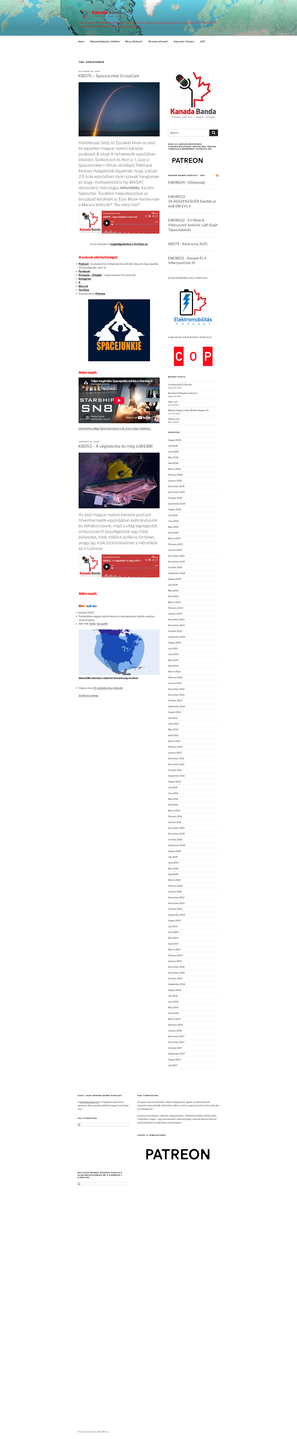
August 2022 (174, 712)
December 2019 (176, 897)
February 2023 (175, 677)
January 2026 (175, 480)
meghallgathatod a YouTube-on (129, 244)
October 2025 (175, 498)
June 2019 (173, 932)
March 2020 (174, 880)
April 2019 (173, 943)
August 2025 (174, 509)
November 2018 (176, 972)
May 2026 (173, 457)
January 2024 (175, 613)
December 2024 (176, 556)
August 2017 (174, 1059)
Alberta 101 (174, 419)
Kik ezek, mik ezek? (158, 41)
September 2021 (176, 775)
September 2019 (176, 914)
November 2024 (176, 561)
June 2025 (173, 521)
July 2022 (173, 718)
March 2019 (174, 949)
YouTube (84, 289)
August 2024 (174, 579)
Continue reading (88, 695)
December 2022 (176, 689)
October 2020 (175, 839)
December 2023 (176, 619)
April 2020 (173, 874)
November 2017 (176, 1042)
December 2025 (176, 486)
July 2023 (173, 648)
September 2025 (176, 503)
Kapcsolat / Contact (184, 41)
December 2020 (176, 828)
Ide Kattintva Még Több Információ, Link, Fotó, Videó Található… (115, 428)
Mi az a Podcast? (133, 41)
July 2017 (172, 1065)
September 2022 (176, 706)
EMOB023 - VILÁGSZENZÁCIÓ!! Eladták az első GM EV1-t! (192, 201)
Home (81, 41)
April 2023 (173, 665)
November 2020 (176, 833)
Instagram (85, 278)
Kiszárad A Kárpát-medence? (182, 393)
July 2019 (173, 926)
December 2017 (176, 1036)
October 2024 (175, 567)
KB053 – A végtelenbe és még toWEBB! (115, 446)
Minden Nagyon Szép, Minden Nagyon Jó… (189, 410)
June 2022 (173, 723)
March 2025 (174, 538)
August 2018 (174, 990)
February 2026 (175, 474)
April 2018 (173, 1013)
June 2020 (173, 862)
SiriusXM (102, 623)
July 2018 (173, 995)
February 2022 (175, 746)
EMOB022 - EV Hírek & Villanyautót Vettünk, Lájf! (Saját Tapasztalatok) (193, 225)
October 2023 (175, 631)
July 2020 (173, 857)
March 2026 (174, 469)
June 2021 (173, 793)
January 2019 (175, 961)
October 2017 (175, 1048)
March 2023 (174, 671)
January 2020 (175, 891)
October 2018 (175, 978)
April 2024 (173, 596)
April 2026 (173, 463)
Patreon (100, 293)
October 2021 (175, 770)
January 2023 (175, 683)
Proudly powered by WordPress (93, 1431)
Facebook (84, 271)
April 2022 (173, 735)
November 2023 (176, 625)
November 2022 (176, 694)
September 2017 (176, 1053)
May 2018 (173, 1007)
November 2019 (176, 903)
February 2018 (175, 1024)
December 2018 (176, 966)
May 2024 (173, 590)
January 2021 (174, 822)
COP (202, 41)
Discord (83, 286)
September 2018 (176, 984)
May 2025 (173, 527)
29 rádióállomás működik (108, 688)
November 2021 (176, 764)
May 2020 (173, 868)
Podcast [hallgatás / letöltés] (104, 41)
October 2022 (175, 700)
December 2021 (176, 758)
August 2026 (174, 440)
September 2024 (176, 573)
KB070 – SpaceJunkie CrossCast (108, 75)
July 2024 (173, 584)
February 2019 (175, 955)
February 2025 (175, 544)
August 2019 (174, 920)
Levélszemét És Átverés (180, 384)
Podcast (84, 263)
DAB (92, 623)
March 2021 (174, 810)
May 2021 (173, 799)
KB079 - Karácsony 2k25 (187, 244)
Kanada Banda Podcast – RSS (186, 175)
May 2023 (173, 660)
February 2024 (175, 608)
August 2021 (174, 781)
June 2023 (173, 654)
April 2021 (173, 804)
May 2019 (173, 938)
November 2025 (176, 492)
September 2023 (176, 636)
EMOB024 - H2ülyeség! (186, 182)
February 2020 (175, 885)
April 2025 (173, 532)
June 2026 (173, 451)
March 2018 (174, 1019)
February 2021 (175, 816)
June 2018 (173, 1001)
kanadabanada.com (89, 1102)
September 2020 (176, 845)
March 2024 (174, 602)
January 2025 (175, 550)
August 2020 (174, 851)
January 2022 (175, 752)
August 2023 (174, 642)
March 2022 (174, 741)
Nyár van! (173, 401)
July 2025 (173, 515)
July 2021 (172, 787)
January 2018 (175, 1030)
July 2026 (173, 445)
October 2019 (175, 909)
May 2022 (173, 729)
